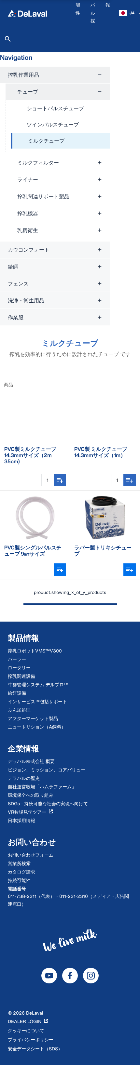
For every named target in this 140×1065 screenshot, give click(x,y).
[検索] (8, 39)
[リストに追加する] (60, 480)
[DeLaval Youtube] (49, 975)
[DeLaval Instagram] (90, 975)
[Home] (27, 13)
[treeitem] (60, 141)
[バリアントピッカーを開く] (60, 569)
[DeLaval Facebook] (70, 975)
